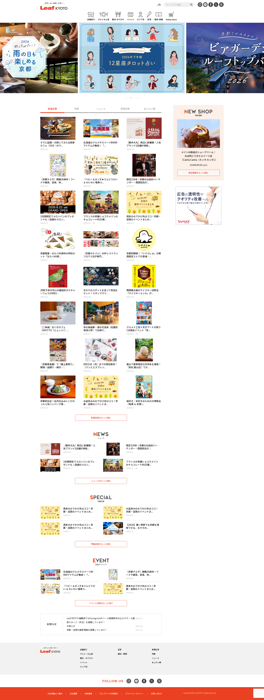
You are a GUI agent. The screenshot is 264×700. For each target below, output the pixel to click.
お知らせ (71, 626)
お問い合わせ (156, 693)
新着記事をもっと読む (101, 417)
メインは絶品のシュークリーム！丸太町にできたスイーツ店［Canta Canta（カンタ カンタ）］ (199, 155)
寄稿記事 (125, 108)
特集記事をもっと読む (101, 544)
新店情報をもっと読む (198, 172)
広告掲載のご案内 (55, 693)
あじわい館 (149, 108)
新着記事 (52, 108)
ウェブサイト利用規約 (108, 693)
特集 (76, 108)
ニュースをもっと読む (101, 480)
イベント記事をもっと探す (101, 603)
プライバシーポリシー (134, 693)
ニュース (100, 108)
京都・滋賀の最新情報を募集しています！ (87, 629)
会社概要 (73, 693)
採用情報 (88, 693)
